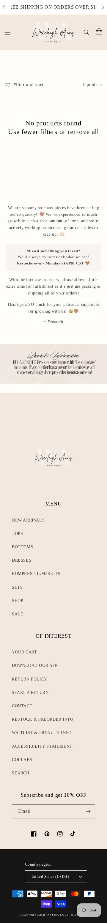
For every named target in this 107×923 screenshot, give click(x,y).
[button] (7, 7)
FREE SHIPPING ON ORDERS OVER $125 (53, 7)
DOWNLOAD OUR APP (35, 665)
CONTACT (22, 706)
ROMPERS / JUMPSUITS (36, 573)
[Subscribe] (88, 811)
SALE (17, 614)
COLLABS (22, 759)
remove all (83, 132)
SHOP (17, 600)
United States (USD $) (50, 876)
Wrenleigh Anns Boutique (48, 914)
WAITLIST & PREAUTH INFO (42, 732)
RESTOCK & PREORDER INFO (42, 719)
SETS (17, 587)
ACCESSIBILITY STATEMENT (42, 746)
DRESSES (21, 560)
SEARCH (20, 773)
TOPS (17, 533)
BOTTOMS (22, 547)
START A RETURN (30, 692)
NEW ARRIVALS (28, 520)
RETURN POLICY (29, 679)
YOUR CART (24, 652)
